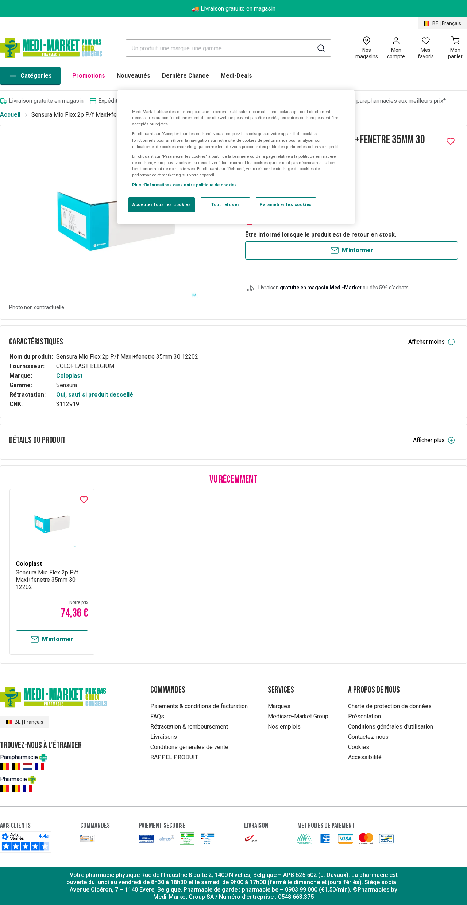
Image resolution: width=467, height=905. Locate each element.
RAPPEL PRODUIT (174, 757)
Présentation (364, 716)
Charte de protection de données (390, 706)
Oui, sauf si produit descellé (94, 394)
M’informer (357, 250)
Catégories (36, 75)
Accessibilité (365, 757)
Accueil (10, 114)
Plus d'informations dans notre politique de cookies (184, 184)
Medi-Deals (236, 75)
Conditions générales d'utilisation (390, 726)
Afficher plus (429, 440)
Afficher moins (426, 341)
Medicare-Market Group (298, 716)
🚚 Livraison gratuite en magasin (233, 8)
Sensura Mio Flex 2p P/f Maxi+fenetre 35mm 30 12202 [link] (102, 114)
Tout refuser (225, 204)
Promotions (88, 75)
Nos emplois (284, 726)
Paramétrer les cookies (286, 204)
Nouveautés (133, 75)
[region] (236, 157)
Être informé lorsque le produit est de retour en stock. (320, 234)
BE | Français (446, 23)
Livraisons (163, 736)
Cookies (358, 747)
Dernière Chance (185, 75)
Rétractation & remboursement (189, 726)
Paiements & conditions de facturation (199, 706)
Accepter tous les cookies (161, 204)
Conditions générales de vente (189, 747)
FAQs (157, 716)
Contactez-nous (368, 736)
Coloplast (69, 375)
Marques (279, 706)
